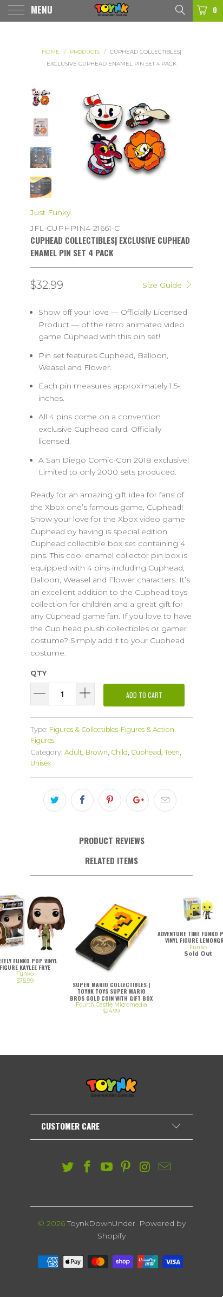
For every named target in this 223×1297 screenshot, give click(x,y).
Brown (97, 752)
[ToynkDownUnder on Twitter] (68, 1168)
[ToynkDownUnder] (111, 11)
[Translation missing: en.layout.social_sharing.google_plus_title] (137, 800)
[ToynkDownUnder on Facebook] (88, 1168)
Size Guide (163, 285)
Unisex (40, 763)
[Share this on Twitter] (54, 800)
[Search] (179, 9)
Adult (73, 752)
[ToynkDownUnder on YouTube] (107, 1168)
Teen (172, 752)
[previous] (70, 137)
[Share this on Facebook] (82, 800)
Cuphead (146, 752)
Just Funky (50, 212)
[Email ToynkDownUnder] (164, 1168)
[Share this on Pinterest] (110, 800)
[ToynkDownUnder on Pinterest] (126, 1168)
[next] (182, 137)
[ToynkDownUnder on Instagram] (145, 1168)
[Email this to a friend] (165, 800)
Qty (38, 673)
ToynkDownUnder (101, 1223)
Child (119, 752)
